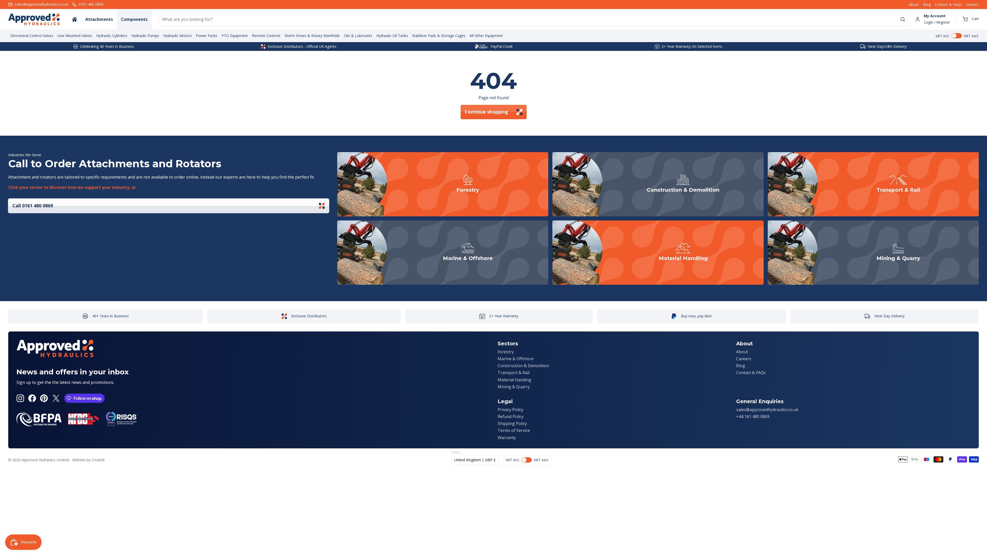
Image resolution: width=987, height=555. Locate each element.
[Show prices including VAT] (957, 35)
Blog (927, 4)
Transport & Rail (513, 372)
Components (134, 19)
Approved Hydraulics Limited (45, 459)
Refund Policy (511, 416)
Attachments (99, 19)
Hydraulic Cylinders (111, 35)
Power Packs (206, 35)
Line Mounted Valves (74, 35)
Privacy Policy (510, 409)
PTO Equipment (235, 35)
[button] (971, 19)
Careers (972, 4)
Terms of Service (514, 430)
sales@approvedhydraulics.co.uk (767, 409)
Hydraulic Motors (177, 35)
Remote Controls (266, 35)
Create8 (98, 459)
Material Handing (514, 380)
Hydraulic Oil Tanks (392, 35)
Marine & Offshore (516, 359)
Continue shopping (486, 112)
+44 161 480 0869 (753, 416)
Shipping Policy (512, 423)
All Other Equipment (486, 35)
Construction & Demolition (523, 365)
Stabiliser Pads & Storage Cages (438, 35)
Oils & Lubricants (358, 35)
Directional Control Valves (31, 35)
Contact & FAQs (948, 4)
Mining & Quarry (514, 387)
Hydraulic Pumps (145, 35)
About (914, 4)
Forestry (506, 352)
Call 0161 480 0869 (32, 205)
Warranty (507, 437)
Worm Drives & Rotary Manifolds (312, 35)
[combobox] (533, 19)
